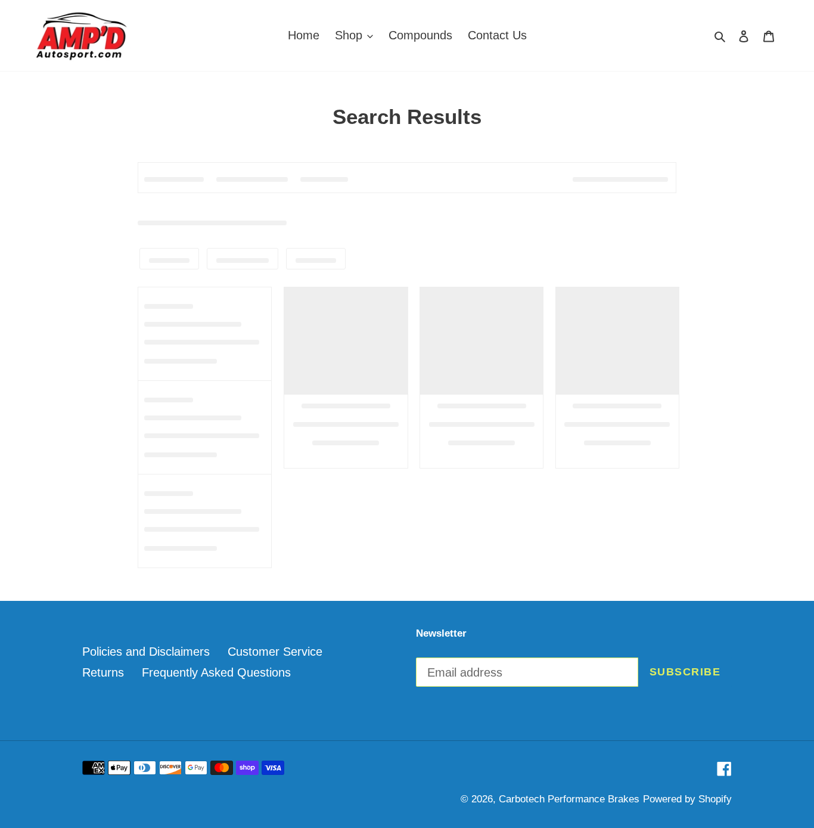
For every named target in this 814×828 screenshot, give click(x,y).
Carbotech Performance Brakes (569, 799)
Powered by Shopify (687, 799)
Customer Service (275, 651)
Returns (103, 672)
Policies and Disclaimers (146, 651)
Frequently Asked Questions (216, 672)
